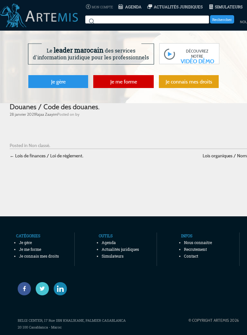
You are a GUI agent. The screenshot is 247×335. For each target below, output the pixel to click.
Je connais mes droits (189, 81)
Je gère (58, 81)
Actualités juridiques (178, 6)
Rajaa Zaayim (46, 114)
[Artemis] (39, 24)
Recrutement (195, 249)
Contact (191, 256)
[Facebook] (24, 288)
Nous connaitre (198, 242)
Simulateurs (228, 6)
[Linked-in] (60, 288)
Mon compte (102, 7)
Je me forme (123, 81)
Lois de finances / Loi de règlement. (46, 155)
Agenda (133, 6)
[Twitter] (42, 288)
